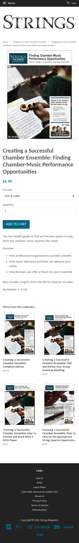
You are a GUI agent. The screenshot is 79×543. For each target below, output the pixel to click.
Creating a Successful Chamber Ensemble (29, 42)
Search (39, 478)
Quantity (8, 204)
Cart (73, 3)
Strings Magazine (49, 520)
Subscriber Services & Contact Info (39, 491)
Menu (11, 3)
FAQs (39, 482)
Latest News (39, 487)
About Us (39, 496)
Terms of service (39, 505)
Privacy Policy (39, 500)
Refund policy (39, 510)
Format (7, 189)
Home (5, 42)
